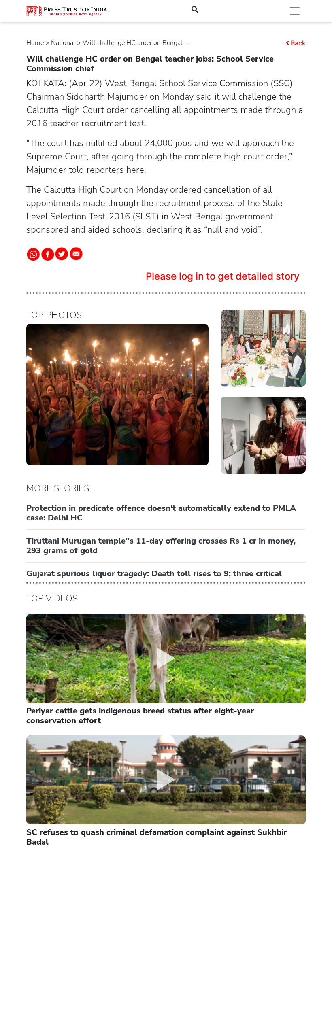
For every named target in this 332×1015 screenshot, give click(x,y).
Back (298, 43)
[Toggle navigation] (295, 11)
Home (35, 42)
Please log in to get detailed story (223, 276)
